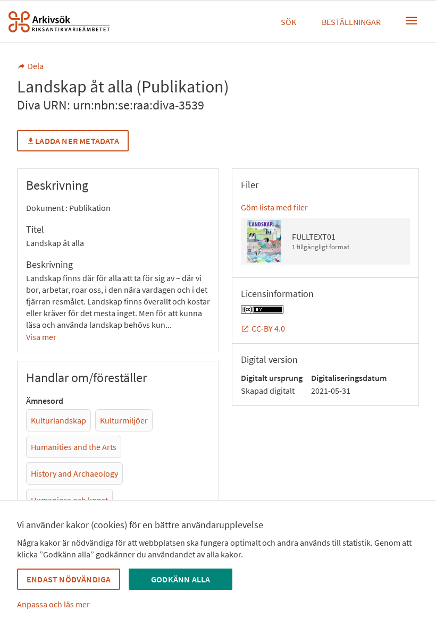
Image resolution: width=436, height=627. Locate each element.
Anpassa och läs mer (53, 604)
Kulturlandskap (58, 420)
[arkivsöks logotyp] (59, 21)
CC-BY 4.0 (268, 328)
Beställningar (351, 21)
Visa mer (41, 337)
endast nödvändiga (69, 579)
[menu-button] (411, 20)
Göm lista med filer (274, 207)
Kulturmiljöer (124, 420)
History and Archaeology (74, 473)
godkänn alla (180, 579)
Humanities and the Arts (73, 447)
